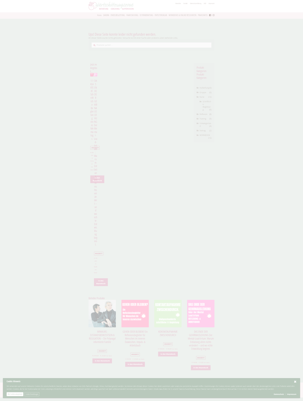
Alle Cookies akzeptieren (15, 394)
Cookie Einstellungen (31, 394)
